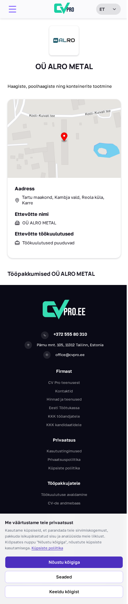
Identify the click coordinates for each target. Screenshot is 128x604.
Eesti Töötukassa (64, 408)
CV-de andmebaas (64, 503)
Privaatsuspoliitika (64, 459)
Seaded (64, 576)
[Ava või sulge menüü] (12, 9)
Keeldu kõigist (64, 591)
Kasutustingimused (64, 451)
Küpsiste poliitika (47, 548)
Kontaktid (64, 391)
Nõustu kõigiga (64, 562)
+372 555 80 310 (70, 334)
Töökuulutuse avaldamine (64, 494)
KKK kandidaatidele (64, 425)
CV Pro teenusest (64, 382)
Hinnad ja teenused (64, 399)
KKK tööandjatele (64, 416)
